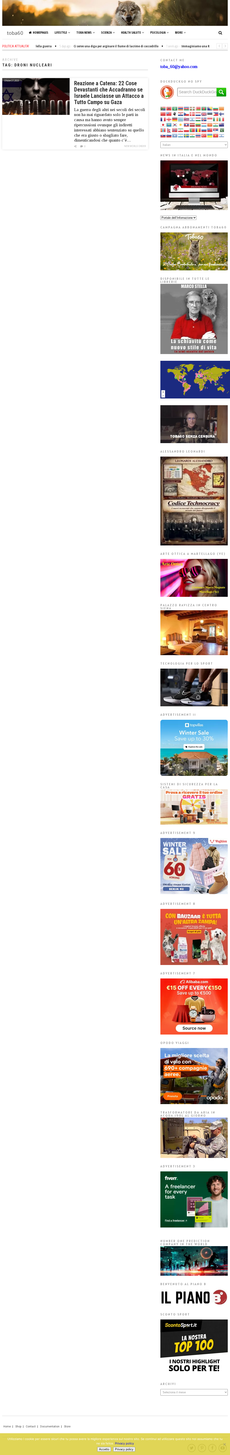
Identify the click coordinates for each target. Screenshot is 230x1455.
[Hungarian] (198, 119)
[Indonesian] (210, 119)
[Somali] (175, 135)
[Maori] (222, 124)
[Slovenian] (169, 135)
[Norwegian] (175, 130)
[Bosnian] (210, 108)
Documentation (50, 1426)
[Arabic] (175, 108)
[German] (175, 119)
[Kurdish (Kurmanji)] (181, 124)
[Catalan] (222, 108)
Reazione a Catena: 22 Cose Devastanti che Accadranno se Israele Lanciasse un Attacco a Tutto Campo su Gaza (109, 92)
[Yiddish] (222, 135)
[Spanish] (181, 135)
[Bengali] (204, 108)
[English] (204, 114)
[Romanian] (198, 130)
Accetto (104, 1449)
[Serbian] (216, 130)
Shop (18, 1426)
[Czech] (187, 114)
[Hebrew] (192, 119)
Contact (31, 1426)
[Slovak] (163, 135)
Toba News (84, 32)
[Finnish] (222, 114)
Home (7, 1426)
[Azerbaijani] (187, 108)
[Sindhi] (222, 130)
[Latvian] (192, 124)
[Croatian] (181, 114)
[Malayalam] (216, 124)
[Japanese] (163, 124)
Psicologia (158, 32)
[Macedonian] (210, 124)
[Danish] (192, 114)
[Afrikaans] (163, 108)
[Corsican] (175, 114)
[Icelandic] (204, 119)
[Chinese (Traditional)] (169, 114)
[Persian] (181, 130)
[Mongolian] (163, 130)
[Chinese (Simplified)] (163, 114)
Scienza (106, 32)
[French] (163, 119)
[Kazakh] (169, 124)
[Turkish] (204, 135)
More (179, 32)
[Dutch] (198, 114)
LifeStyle (61, 32)
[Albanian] (169, 108)
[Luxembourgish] (204, 124)
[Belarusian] (198, 108)
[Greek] (181, 119)
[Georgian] (169, 119)
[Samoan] (210, 130)
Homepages (40, 32)
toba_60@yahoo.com (178, 66)
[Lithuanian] (198, 124)
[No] (224, 1444)
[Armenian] (181, 108)
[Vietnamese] (216, 135)
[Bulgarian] (216, 108)
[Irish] (216, 119)
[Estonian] (210, 114)
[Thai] (198, 135)
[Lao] (187, 124)
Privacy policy (124, 1443)
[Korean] (175, 124)
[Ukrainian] (210, 135)
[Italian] (222, 119)
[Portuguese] (192, 130)
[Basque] (192, 108)
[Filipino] (216, 114)
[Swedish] (187, 135)
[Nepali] (169, 130)
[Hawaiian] (187, 119)
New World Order (135, 146)
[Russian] (204, 130)
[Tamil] (192, 135)
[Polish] (187, 130)
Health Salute (131, 32)
